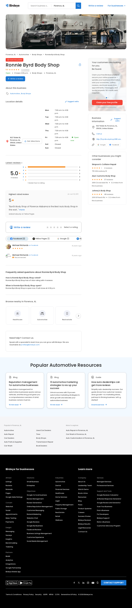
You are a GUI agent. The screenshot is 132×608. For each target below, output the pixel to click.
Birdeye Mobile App (13, 572)
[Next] (78, 315)
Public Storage (61, 508)
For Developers (103, 514)
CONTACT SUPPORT (114, 582)
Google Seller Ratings (14, 497)
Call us (99, 134)
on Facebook (33, 245)
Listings (9, 482)
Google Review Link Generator (109, 503)
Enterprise (31, 485)
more (22, 209)
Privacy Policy (28, 594)
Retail (57, 516)
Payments (10, 522)
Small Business (33, 482)
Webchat (9, 506)
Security (38, 594)
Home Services (61, 497)
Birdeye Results (84, 524)
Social (8, 510)
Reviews (9, 485)
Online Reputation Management (40, 506)
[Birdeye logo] (13, 6)
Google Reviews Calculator (107, 495)
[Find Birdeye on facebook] (74, 582)
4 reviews (25, 69)
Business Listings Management (39, 533)
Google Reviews (33, 522)
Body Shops (37, 54)
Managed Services (104, 482)
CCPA (57, 594)
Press (80, 505)
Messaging (10, 531)
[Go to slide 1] (106, 97)
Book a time (83, 493)
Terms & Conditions (14, 594)
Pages (8, 493)
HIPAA (51, 594)
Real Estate (59, 512)
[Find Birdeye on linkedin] (83, 582)
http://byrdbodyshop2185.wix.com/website (109, 139)
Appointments (11, 514)
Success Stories (84, 516)
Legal (57, 501)
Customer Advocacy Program (108, 526)
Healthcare (59, 493)
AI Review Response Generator (109, 499)
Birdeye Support (103, 518)
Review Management (35, 499)
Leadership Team (85, 485)
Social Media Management (37, 541)
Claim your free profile (106, 102)
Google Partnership (13, 568)
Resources (82, 497)
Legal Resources (84, 528)
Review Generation (34, 503)
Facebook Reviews (34, 530)
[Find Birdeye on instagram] (88, 582)
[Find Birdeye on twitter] (79, 582)
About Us (81, 482)
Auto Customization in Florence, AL (80, 438)
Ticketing (9, 547)
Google (102, 145)
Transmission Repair (44, 442)
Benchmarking (11, 543)
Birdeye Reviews (84, 520)
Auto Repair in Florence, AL (77, 430)
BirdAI (8, 556)
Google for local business (37, 495)
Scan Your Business (104, 506)
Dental (58, 485)
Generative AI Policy (69, 594)
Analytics (9, 560)
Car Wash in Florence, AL (76, 434)
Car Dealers (9, 438)
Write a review (95, 5)
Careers (81, 512)
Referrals (9, 489)
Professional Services (105, 485)
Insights (9, 539)
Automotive (24, 54)
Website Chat (32, 518)
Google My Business (35, 526)
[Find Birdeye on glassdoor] (97, 582)
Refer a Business (103, 522)
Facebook (115, 145)
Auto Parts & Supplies (13, 442)
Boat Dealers (41, 446)
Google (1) (64, 238)
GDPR (45, 594)
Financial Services (62, 489)
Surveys (9, 535)
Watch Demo (83, 489)
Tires (38, 434)
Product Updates (85, 508)
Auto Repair (9, 434)
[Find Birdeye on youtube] (93, 582)
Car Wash (8, 446)
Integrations (11, 564)
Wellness (59, 520)
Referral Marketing (34, 514)
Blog (80, 501)
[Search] (78, 6)
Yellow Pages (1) (43, 238)
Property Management (64, 505)
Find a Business (103, 510)
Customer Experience (35, 537)
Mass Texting (11, 518)
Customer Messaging (35, 510)
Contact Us (82, 532)
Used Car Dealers (43, 430)
